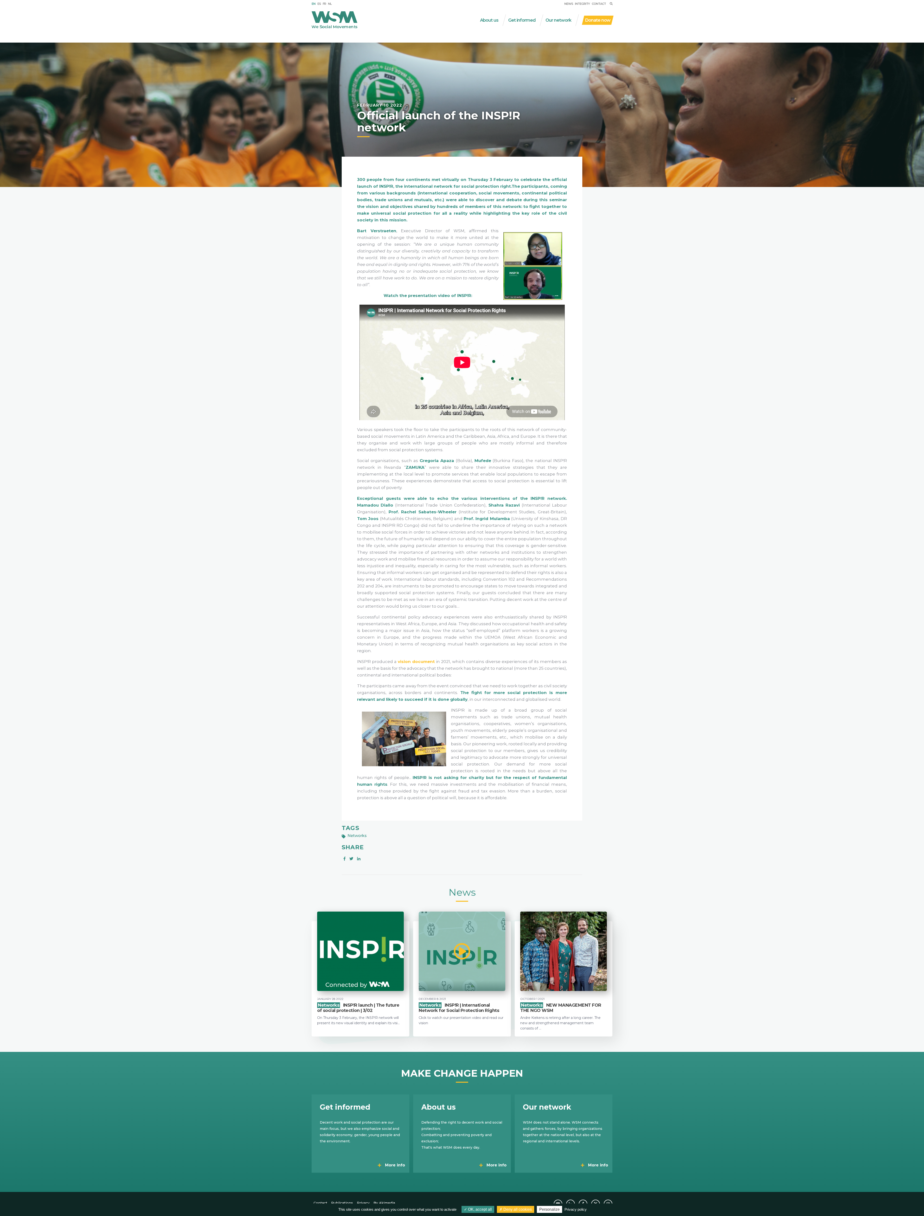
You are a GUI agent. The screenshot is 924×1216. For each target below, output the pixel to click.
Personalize (549, 1209)
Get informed (522, 20)
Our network (558, 20)
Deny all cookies (517, 1209)
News (568, 4)
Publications (342, 1203)
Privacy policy (576, 1209)
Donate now (597, 20)
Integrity (582, 4)
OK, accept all (479, 1209)
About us (489, 20)
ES (319, 4)
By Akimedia (384, 1203)
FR (324, 4)
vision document (416, 661)
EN (313, 4)
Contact (599, 4)
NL (330, 4)
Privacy (363, 1203)
